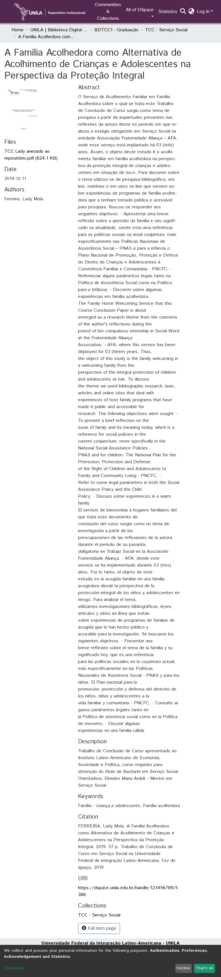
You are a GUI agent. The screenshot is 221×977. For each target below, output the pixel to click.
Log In (203, 11)
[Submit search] (183, 11)
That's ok (204, 968)
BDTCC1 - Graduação (116, 30)
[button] (191, 11)
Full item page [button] (101, 928)
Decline (183, 968)
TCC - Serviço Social (166, 30)
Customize (14, 968)
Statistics (167, 11)
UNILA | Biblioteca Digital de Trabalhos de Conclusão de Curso (59, 30)
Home (18, 30)
